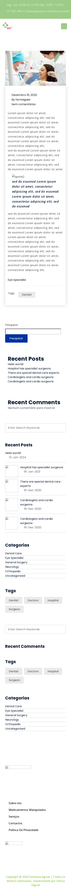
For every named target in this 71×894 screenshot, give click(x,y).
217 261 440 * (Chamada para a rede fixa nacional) (38, 11)
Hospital (53, 600)
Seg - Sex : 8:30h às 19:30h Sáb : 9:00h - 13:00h (35, 5)
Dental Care (13, 553)
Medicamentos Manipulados (27, 810)
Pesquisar (11, 325)
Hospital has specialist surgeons (29, 368)
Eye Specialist (17, 280)
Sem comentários (24, 104)
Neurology (12, 567)
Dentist (27, 295)
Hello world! (16, 364)
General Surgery (16, 562)
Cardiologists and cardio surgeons (31, 377)
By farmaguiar (21, 100)
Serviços (14, 816)
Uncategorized (15, 576)
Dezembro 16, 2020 (24, 95)
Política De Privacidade (23, 830)
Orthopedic (13, 571)
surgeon (14, 609)
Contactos (15, 823)
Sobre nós (15, 803)
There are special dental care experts (33, 373)
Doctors (33, 600)
